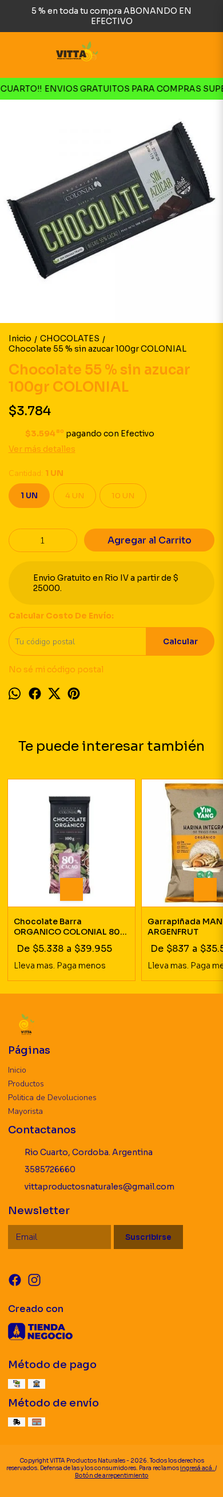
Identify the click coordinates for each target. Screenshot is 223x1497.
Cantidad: (36, 473)
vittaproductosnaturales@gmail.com (99, 1186)
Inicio (17, 1070)
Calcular (180, 642)
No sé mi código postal (56, 669)
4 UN (74, 496)
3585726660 (50, 1169)
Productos (26, 1083)
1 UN (29, 496)
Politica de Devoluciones (52, 1097)
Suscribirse (148, 1237)
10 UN (123, 496)
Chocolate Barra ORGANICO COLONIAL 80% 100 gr (71, 926)
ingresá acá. (197, 1468)
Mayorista (25, 1111)
